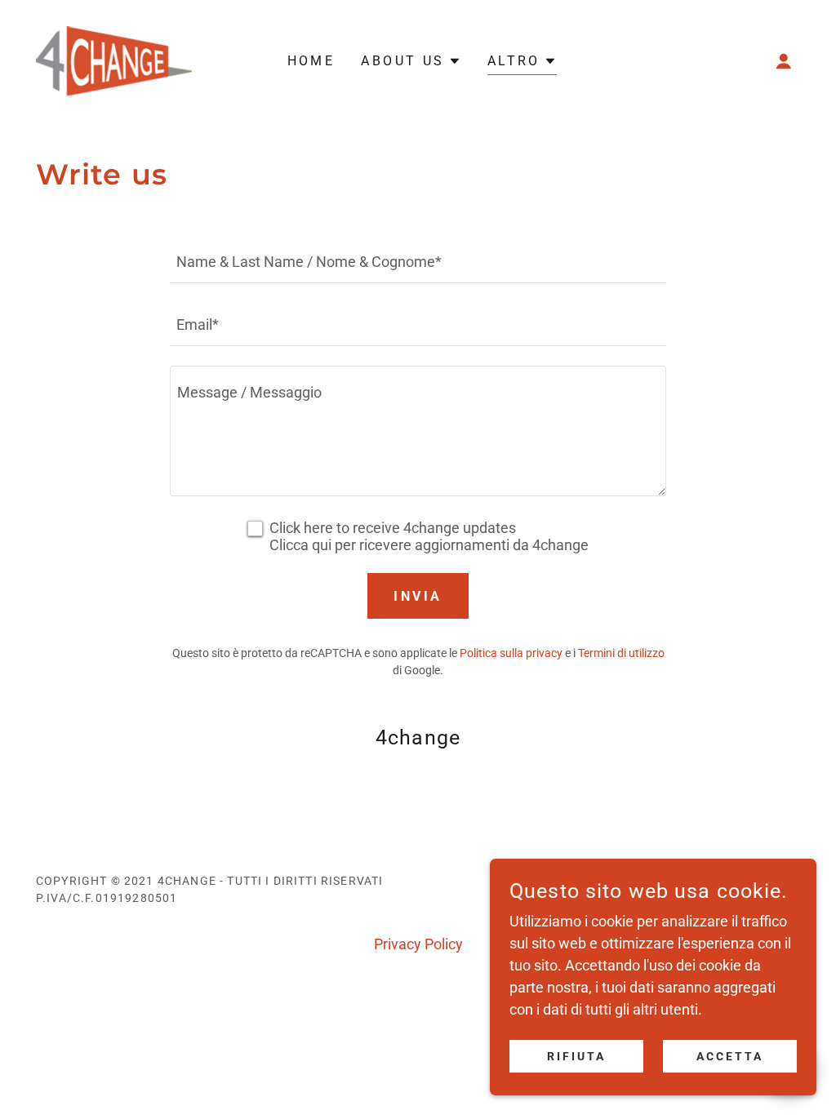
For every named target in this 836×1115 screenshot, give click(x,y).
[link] (114, 59)
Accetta (729, 1056)
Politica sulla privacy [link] (511, 653)
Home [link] (311, 61)
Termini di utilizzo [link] (621, 653)
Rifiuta (576, 1056)
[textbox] (418, 261)
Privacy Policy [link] (418, 944)
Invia (418, 596)
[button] (783, 61)
